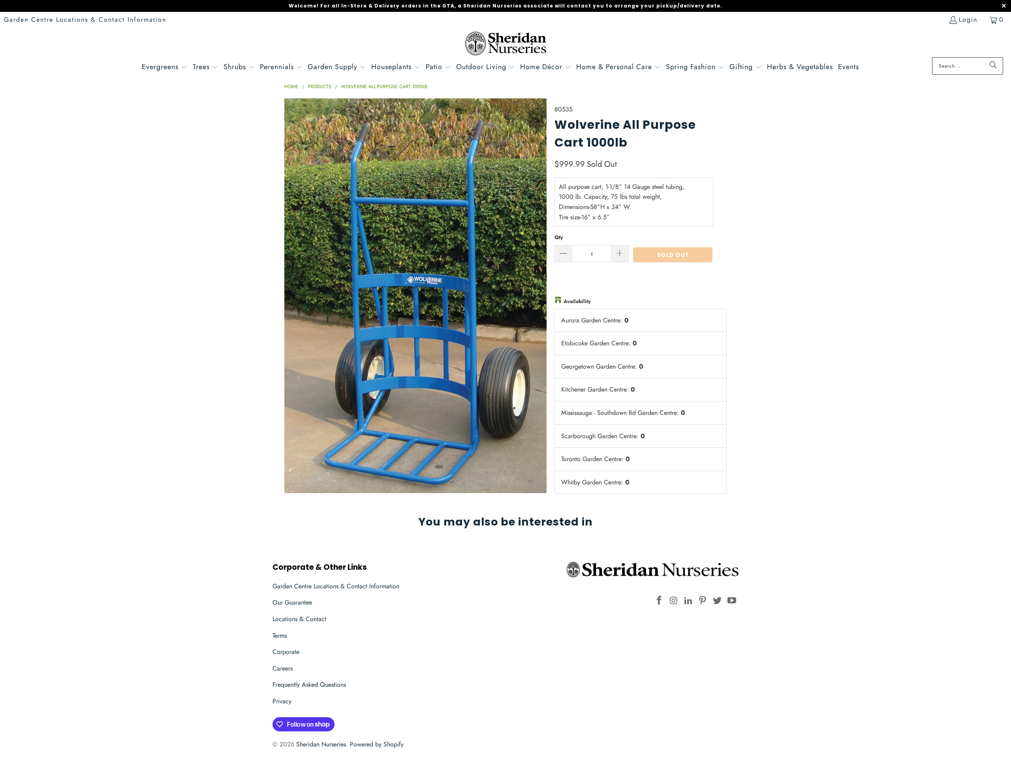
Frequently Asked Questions (309, 684)
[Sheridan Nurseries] (505, 44)
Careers (282, 668)
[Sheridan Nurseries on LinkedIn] (688, 601)
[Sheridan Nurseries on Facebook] (659, 601)
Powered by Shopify (377, 744)
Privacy (281, 701)
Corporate (285, 651)
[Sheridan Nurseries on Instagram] (674, 601)
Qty (558, 237)
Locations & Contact (299, 619)
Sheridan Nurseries (321, 744)
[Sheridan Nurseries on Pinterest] (703, 601)
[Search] (993, 66)
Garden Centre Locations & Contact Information (85, 19)
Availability (577, 301)
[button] (164, 67)
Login (968, 19)
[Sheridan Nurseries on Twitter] (717, 601)
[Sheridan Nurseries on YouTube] (732, 601)
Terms (279, 635)
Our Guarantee (292, 602)
